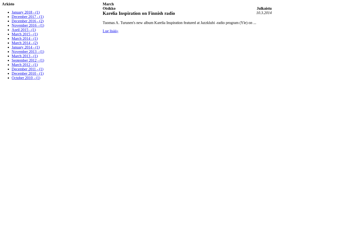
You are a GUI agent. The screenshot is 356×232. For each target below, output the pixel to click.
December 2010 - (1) (28, 73)
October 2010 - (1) (26, 78)
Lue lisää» (110, 31)
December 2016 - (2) (28, 21)
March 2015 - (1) (25, 34)
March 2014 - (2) (25, 43)
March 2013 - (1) (25, 56)
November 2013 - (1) (28, 52)
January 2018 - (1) (26, 12)
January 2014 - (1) (26, 47)
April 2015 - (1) (24, 30)
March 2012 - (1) (25, 65)
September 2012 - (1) (28, 60)
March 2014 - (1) (25, 38)
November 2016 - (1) (28, 25)
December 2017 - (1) (28, 17)
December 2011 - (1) (27, 69)
